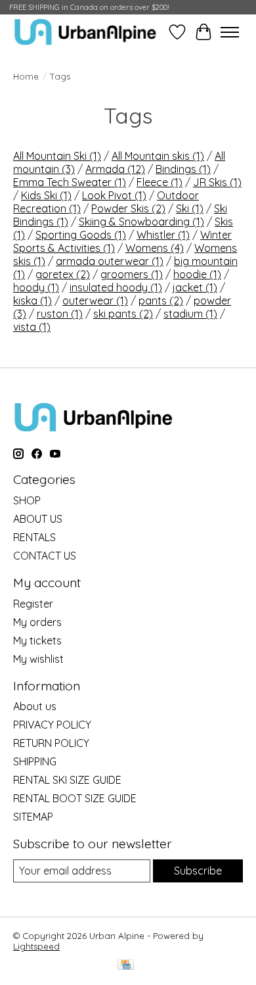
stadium (190, 313)
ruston (60, 313)
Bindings (183, 169)
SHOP (27, 500)
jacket (195, 287)
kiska (32, 300)
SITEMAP (33, 816)
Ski (189, 208)
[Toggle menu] (230, 32)
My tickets (37, 640)
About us (34, 706)
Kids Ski (46, 195)
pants (161, 300)
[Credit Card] (125, 965)
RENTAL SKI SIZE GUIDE (67, 779)
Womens (154, 247)
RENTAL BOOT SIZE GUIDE (75, 798)
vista (32, 326)
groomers (131, 274)
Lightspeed (36, 946)
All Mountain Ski (57, 155)
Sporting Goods (80, 234)
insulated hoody (116, 287)
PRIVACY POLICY (52, 724)
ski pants (123, 313)
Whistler (163, 234)
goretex (62, 274)
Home (26, 76)
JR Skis (217, 182)
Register (33, 603)
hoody (36, 287)
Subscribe (198, 870)
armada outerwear (109, 261)
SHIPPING (34, 761)
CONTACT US (44, 555)
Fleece (159, 182)
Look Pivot (114, 195)
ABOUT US (37, 518)
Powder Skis (128, 208)
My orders (37, 622)
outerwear (95, 300)
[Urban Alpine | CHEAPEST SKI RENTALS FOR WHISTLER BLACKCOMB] (85, 31)
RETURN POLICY (51, 743)
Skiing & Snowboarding (141, 221)
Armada (115, 169)
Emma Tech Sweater (69, 182)
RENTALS (34, 537)
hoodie (197, 274)
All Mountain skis (158, 155)
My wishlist (38, 658)
